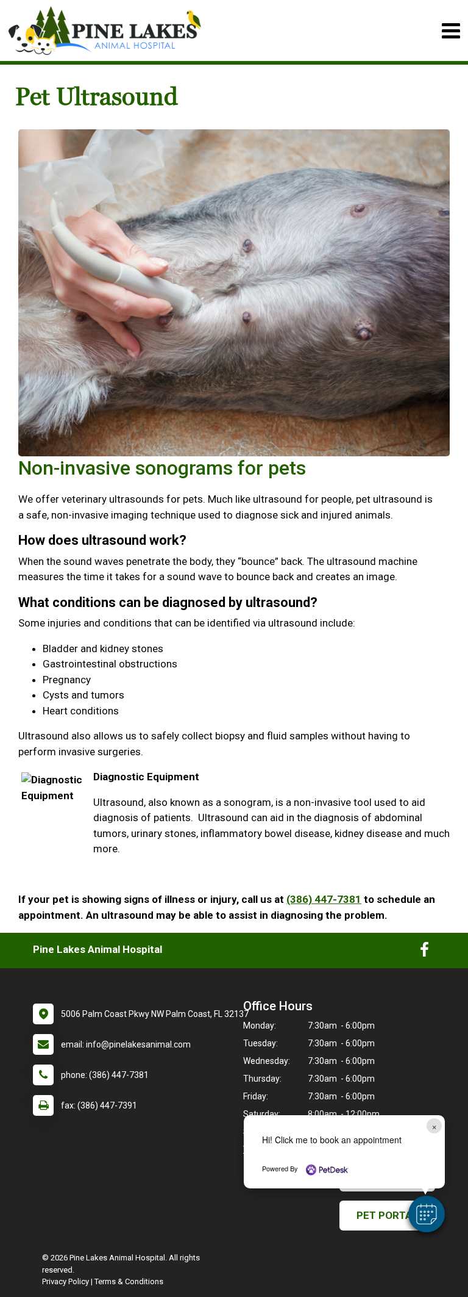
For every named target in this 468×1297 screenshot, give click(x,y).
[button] (426, 1214)
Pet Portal (387, 1215)
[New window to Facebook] (424, 952)
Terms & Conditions (128, 1281)
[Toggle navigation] (450, 30)
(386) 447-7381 (323, 899)
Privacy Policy (65, 1281)
